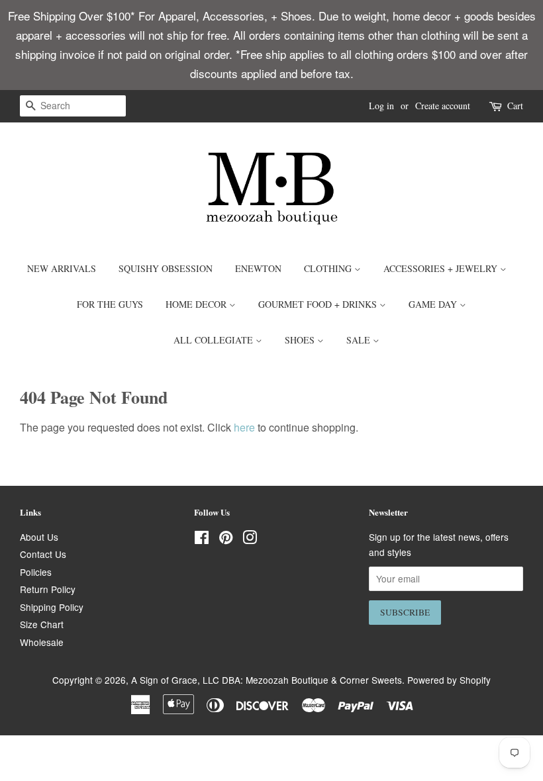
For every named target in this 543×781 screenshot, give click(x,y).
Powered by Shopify (449, 679)
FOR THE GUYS (110, 304)
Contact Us (43, 554)
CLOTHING (329, 268)
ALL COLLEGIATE (214, 340)
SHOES (301, 340)
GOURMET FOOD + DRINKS (318, 304)
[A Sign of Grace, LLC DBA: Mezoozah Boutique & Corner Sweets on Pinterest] (226, 539)
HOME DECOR (197, 304)
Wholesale (42, 642)
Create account (442, 105)
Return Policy (47, 589)
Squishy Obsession (166, 268)
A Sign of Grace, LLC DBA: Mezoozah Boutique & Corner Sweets (266, 679)
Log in (381, 105)
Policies (36, 571)
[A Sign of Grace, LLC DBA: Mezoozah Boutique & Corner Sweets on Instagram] (249, 539)
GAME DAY (434, 304)
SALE (359, 340)
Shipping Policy (51, 607)
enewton (258, 268)
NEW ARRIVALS (61, 268)
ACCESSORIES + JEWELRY (441, 268)
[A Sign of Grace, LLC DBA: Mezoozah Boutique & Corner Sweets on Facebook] (201, 539)
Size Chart (42, 624)
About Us (39, 536)
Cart (515, 105)
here (244, 427)
